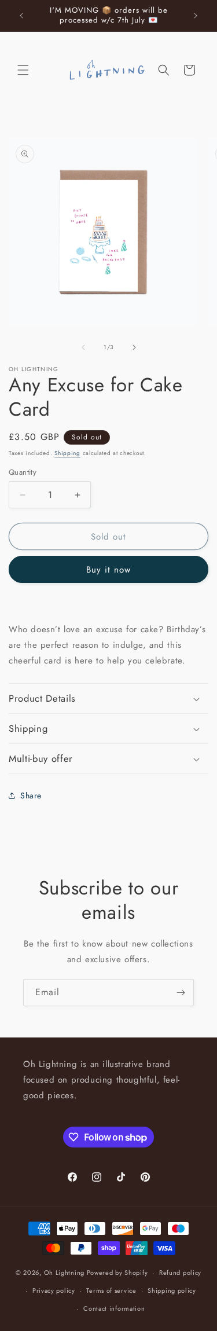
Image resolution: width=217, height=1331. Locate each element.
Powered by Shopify (117, 1272)
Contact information (114, 1308)
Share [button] (31, 795)
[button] (23, 70)
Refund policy (180, 1272)
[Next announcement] (195, 15)
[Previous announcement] (21, 15)
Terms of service (111, 1290)
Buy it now (108, 569)
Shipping (67, 453)
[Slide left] (83, 347)
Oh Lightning (64, 1272)
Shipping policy (172, 1290)
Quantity (22, 472)
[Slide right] (134, 347)
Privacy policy (53, 1290)
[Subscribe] (180, 992)
